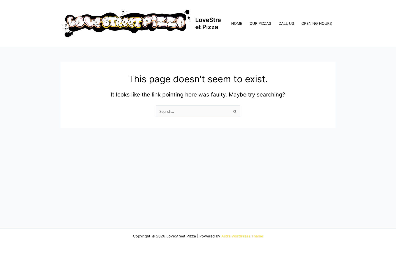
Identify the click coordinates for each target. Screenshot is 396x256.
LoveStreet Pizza (208, 23)
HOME (236, 23)
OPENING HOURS (316, 23)
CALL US (286, 23)
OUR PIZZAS (260, 23)
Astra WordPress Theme (242, 236)
